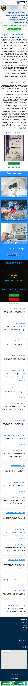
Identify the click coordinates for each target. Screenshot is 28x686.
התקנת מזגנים (24, 630)
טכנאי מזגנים (24, 622)
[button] (2, 254)
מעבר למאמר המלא (22, 317)
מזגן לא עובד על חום (19, 450)
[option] (15, 271)
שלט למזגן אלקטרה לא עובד (16, 605)
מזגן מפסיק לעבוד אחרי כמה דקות (14, 435)
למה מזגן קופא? (20, 323)
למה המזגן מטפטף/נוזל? (17, 590)
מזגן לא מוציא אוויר (19, 403)
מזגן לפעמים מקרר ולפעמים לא (15, 513)
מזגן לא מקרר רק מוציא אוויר (16, 560)
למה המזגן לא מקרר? (18, 497)
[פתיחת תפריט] (2, 2)
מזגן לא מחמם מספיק (18, 355)
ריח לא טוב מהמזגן (19, 482)
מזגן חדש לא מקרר (19, 340)
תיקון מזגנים (14, 242)
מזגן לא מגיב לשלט (19, 544)
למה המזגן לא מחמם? (18, 420)
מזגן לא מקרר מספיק (18, 387)
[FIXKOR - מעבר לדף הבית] (21, 2)
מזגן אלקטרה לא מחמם (18, 466)
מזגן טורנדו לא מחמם (18, 370)
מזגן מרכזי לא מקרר (19, 308)
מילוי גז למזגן (14, 219)
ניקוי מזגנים (14, 196)
